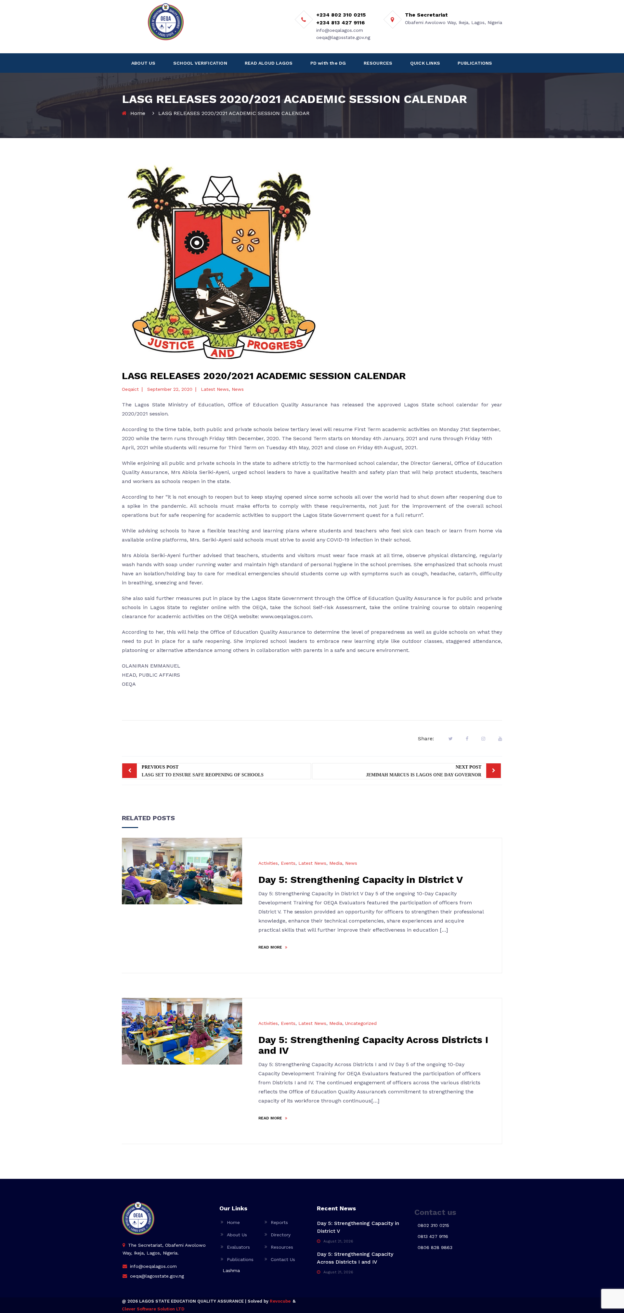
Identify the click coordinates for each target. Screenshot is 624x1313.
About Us (237, 1234)
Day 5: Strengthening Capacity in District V (360, 879)
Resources (282, 1247)
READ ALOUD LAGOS (268, 63)
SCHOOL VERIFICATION (200, 63)
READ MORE (270, 947)
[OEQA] (166, 22)
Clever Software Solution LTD (153, 1309)
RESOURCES (378, 63)
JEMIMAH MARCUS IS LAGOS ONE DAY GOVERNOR (423, 771)
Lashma (231, 1270)
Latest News (215, 389)
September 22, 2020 (169, 389)
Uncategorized (361, 1023)
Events (288, 863)
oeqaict (130, 389)
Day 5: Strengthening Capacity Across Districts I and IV (373, 1045)
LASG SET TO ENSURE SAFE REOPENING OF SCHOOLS (203, 771)
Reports (279, 1222)
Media (335, 863)
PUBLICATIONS (475, 63)
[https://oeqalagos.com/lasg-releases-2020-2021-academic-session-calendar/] (483, 738)
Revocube (280, 1301)
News (238, 389)
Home (137, 113)
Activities (268, 863)
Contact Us (283, 1259)
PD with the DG (328, 63)
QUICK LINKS (425, 63)
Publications (240, 1259)
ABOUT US (143, 63)
